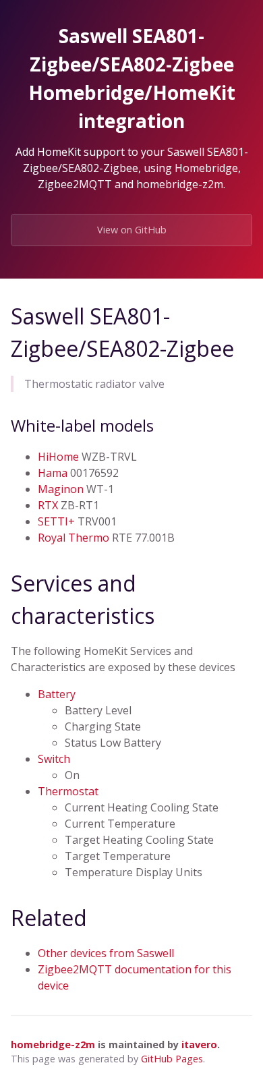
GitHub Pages (172, 1058)
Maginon (61, 489)
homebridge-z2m (53, 1044)
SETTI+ (56, 521)
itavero (199, 1044)
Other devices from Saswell (106, 953)
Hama (52, 472)
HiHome (58, 456)
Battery (57, 694)
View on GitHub (132, 229)
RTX (48, 505)
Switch (54, 758)
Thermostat (68, 791)
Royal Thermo (73, 537)
